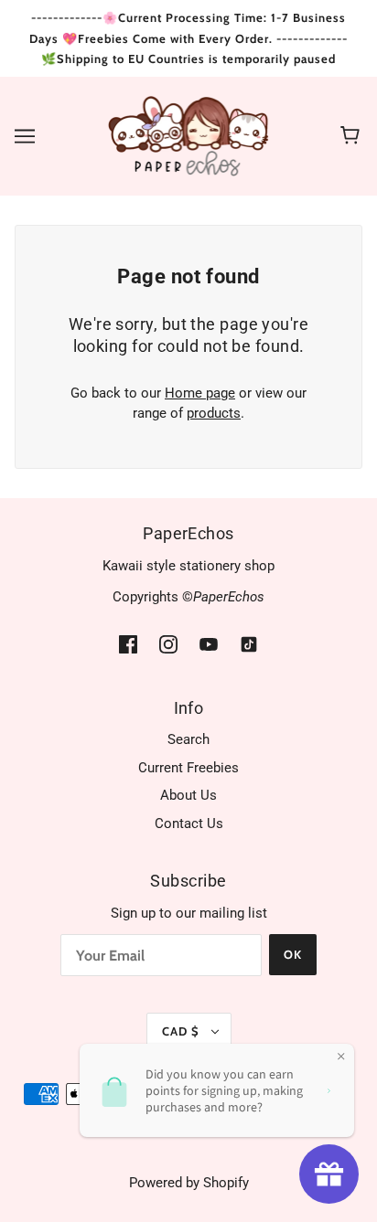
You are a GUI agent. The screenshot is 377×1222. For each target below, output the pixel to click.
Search (188, 739)
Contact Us (189, 823)
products (214, 413)
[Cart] (353, 136)
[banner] (189, 134)
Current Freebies (188, 768)
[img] (128, 643)
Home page (200, 393)
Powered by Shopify (189, 1182)
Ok (293, 954)
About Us (188, 795)
